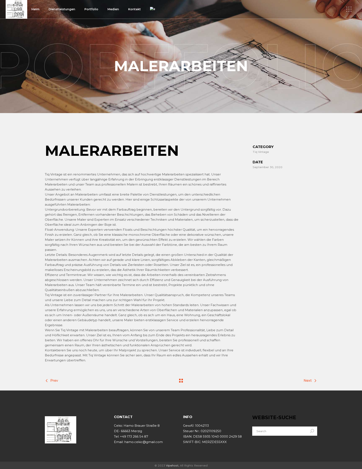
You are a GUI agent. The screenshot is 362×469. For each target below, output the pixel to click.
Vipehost (172, 465)
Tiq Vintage (261, 151)
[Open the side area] (348, 9)
